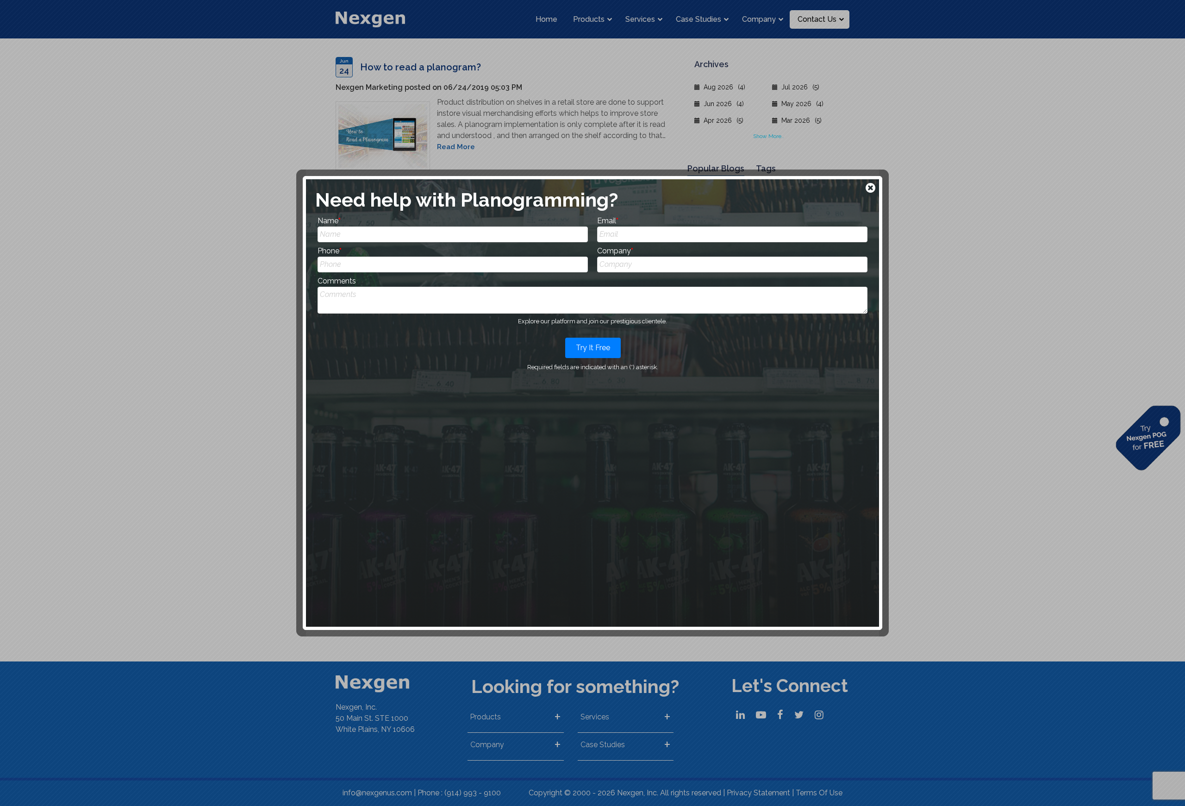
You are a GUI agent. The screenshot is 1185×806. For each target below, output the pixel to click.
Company (615, 250)
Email (607, 220)
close (871, 189)
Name (329, 220)
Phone (330, 250)
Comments (337, 281)
